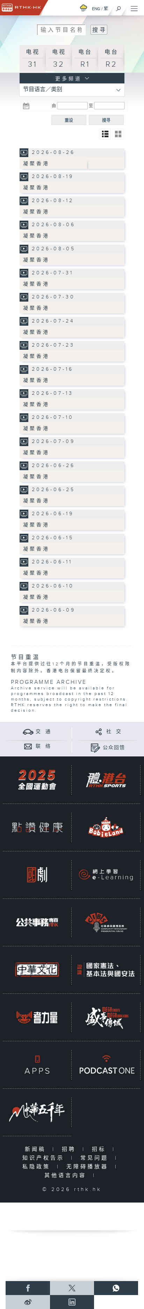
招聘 (70, 1149)
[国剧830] (37, 875)
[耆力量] (37, 1017)
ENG (96, 8)
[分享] (99, 731)
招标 (100, 1149)
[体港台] (106, 780)
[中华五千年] (37, 1112)
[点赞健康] (37, 827)
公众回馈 (114, 747)
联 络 (43, 746)
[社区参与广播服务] (106, 922)
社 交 (114, 731)
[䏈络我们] (28, 746)
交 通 (43, 731)
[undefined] (83, 8)
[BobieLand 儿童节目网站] (106, 827)
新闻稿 (37, 1149)
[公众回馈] (95, 747)
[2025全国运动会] (37, 780)
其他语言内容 (66, 1175)
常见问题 (95, 1158)
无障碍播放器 (88, 1167)
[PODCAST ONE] (106, 1064)
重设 (69, 120)
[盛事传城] (106, 1017)
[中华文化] (37, 969)
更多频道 (67, 79)
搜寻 (106, 120)
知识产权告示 (44, 1158)
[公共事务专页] (37, 922)
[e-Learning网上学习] (106, 875)
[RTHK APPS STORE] (37, 1064)
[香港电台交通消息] (28, 731)
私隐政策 (37, 1167)
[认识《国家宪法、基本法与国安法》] (106, 969)
